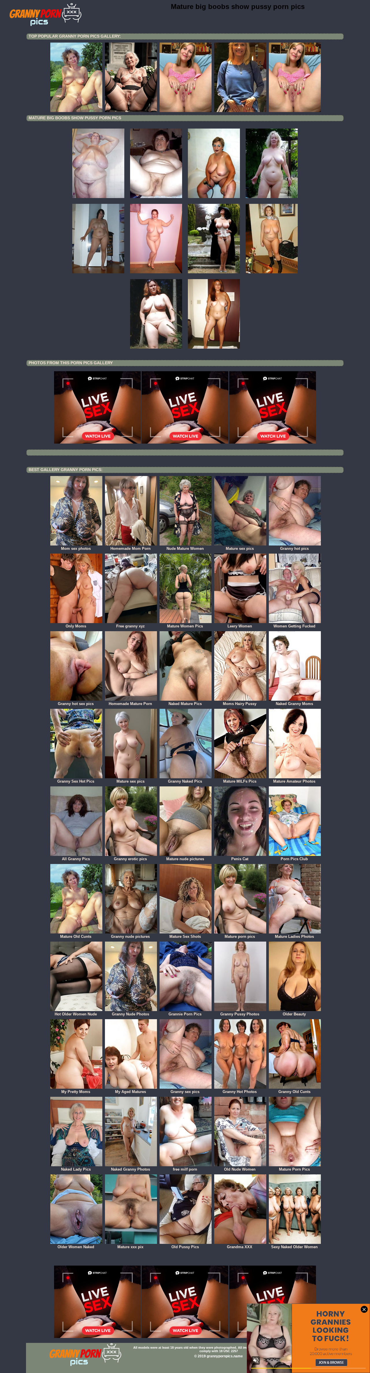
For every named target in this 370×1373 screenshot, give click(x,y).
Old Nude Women (240, 1169)
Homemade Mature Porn (130, 704)
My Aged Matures (130, 1092)
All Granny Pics (76, 859)
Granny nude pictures (130, 936)
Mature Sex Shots (185, 936)
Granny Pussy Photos (239, 1014)
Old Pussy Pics (185, 1247)
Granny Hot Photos (240, 1092)
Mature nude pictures (185, 859)
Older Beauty (294, 1014)
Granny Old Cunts (294, 1092)
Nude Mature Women (185, 548)
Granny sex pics (185, 1092)
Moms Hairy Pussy (239, 704)
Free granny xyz (130, 626)
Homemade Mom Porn (130, 548)
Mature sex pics (240, 548)
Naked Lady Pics (76, 1169)
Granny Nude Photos (130, 1014)
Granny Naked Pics (185, 781)
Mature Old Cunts (75, 936)
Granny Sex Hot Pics (75, 781)
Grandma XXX (239, 1247)
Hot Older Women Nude (76, 1014)
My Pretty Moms (75, 1092)
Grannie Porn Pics (185, 1014)
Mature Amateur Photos (294, 781)
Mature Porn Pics (294, 1169)
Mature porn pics (240, 936)
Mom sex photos (76, 548)
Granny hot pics (294, 548)
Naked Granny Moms (294, 704)
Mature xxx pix (130, 1247)
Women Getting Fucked (294, 626)
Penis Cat (239, 859)
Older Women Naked (76, 1247)
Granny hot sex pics (76, 704)
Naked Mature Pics (185, 704)
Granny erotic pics (130, 859)
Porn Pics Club (294, 859)
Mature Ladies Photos (294, 936)
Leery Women (239, 626)
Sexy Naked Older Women (294, 1247)
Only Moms (76, 626)
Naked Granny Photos (130, 1169)
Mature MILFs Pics (239, 781)
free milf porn (185, 1169)
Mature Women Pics (185, 626)
